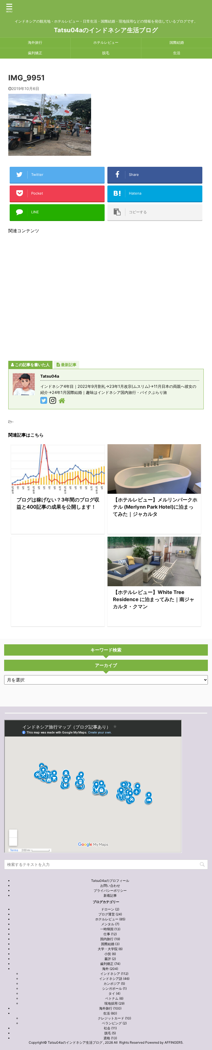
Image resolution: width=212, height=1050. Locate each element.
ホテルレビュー (105, 42)
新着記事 (110, 895)
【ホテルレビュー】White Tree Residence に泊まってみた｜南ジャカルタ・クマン (153, 599)
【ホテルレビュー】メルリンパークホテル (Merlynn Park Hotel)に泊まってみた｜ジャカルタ (155, 507)
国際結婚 (176, 42)
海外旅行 (35, 42)
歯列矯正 (35, 53)
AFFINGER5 (173, 1042)
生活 (176, 53)
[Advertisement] (106, 297)
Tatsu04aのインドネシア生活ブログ (106, 30)
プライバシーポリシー (110, 890)
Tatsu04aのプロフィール (110, 881)
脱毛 (105, 53)
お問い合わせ (110, 885)
